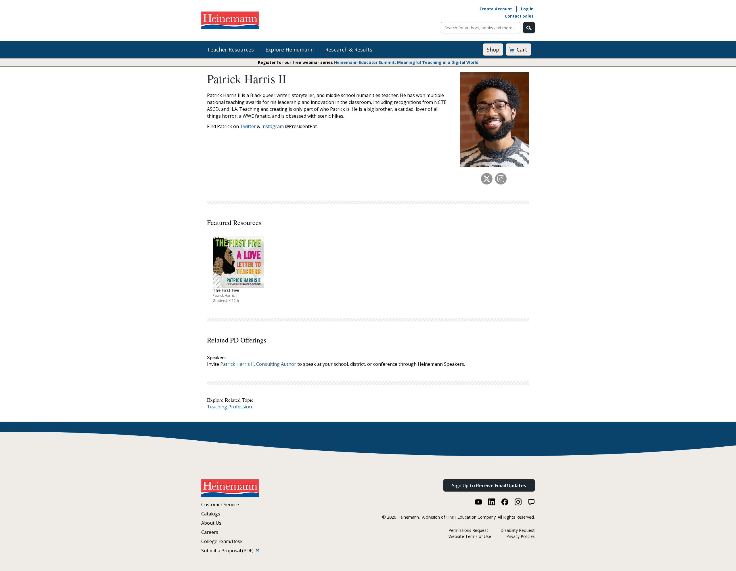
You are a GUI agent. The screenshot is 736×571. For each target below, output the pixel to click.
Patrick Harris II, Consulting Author (258, 364)
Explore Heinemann (289, 49)
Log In (527, 9)
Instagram (272, 126)
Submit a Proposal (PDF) (228, 550)
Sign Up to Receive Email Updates (489, 485)
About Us (211, 523)
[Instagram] (501, 178)
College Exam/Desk (222, 541)
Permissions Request (468, 530)
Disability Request (518, 530)
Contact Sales (519, 16)
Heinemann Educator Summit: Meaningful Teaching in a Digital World (406, 62)
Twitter (248, 126)
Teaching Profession (229, 406)
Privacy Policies (520, 536)
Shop (493, 49)
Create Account (496, 9)
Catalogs (210, 514)
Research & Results (348, 49)
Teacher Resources (230, 49)
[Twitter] (486, 178)
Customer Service (220, 504)
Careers (209, 532)
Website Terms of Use (469, 536)
